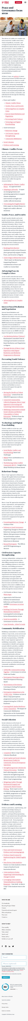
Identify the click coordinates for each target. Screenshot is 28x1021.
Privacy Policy (4, 1003)
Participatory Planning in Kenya (14, 677)
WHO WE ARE (6, 900)
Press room (4, 915)
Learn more (12, 989)
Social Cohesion (9, 142)
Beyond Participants (10, 544)
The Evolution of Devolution (13, 684)
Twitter (12, 946)
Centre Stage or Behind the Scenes (15, 257)
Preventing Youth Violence (14, 119)
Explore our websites (6, 1010)
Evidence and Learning (11, 145)
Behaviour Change (11, 130)
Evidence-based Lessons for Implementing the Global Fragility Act (15, 857)
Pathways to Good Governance (13, 527)
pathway (16, 76)
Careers (4, 908)
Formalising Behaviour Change (14, 522)
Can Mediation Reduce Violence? (14, 336)
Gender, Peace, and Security (14, 106)
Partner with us (5, 936)
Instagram (5, 946)
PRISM (6, 457)
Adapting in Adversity (11, 189)
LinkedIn (9, 946)
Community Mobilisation (13, 138)
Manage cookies (5, 1007)
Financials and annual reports (9, 910)
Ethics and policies (6, 912)
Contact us (4, 917)
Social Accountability (10, 619)
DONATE (18, 2)
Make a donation (6, 930)
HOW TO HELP (6, 924)
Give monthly (5, 927)
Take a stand (5, 932)
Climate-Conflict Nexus (13, 103)
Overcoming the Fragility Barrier (14, 204)
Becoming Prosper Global (8, 905)
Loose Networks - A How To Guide (14, 624)
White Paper (7, 594)
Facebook (2, 946)
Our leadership (5, 903)
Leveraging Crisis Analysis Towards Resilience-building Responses (13, 882)
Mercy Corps (5, 2)
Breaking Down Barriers (11, 248)
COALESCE (7, 753)
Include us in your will (7, 939)
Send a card (5, 934)
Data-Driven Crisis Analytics (13, 862)
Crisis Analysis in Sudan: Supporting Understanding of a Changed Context (14, 875)
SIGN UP (5, 977)
